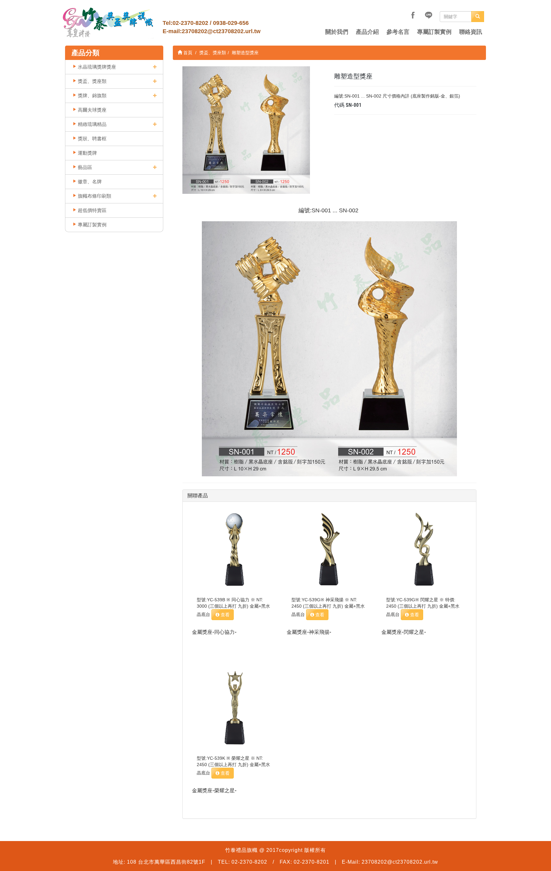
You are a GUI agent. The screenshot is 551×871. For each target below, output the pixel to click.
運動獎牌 (87, 153)
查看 (224, 614)
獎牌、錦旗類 (92, 95)
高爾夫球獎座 (92, 110)
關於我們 (336, 32)
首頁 (187, 52)
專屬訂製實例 (434, 32)
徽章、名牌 (90, 181)
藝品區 (85, 167)
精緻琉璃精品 (92, 124)
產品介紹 (367, 32)
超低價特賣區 (92, 210)
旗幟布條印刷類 (94, 196)
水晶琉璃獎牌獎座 (97, 67)
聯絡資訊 (470, 32)
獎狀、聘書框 (92, 138)
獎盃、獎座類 (92, 81)
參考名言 (397, 32)
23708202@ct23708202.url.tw (221, 31)
